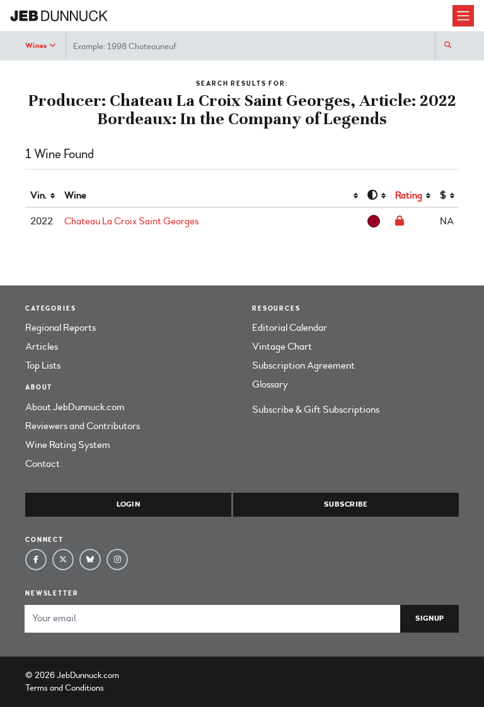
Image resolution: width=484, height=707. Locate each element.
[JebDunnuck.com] (231, 16)
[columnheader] (42, 196)
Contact (42, 463)
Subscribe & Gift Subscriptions (315, 409)
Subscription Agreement (303, 365)
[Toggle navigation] (463, 15)
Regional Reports (60, 327)
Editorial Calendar (289, 327)
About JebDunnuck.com (75, 407)
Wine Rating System (67, 445)
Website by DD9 (154, 675)
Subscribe (345, 504)
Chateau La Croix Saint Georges (131, 221)
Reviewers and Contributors (82, 426)
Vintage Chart (282, 346)
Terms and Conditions (64, 687)
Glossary (270, 384)
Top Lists (42, 365)
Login (128, 504)
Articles (41, 346)
